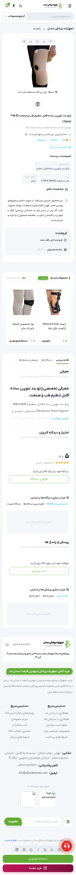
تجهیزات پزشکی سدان (60, 28)
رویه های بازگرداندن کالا (19, 713)
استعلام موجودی (38, 859)
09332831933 (21, 645)
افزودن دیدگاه (39, 479)
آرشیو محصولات (16, 16)
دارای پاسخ (34, 595)
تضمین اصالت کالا (19, 731)
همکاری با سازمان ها (56, 719)
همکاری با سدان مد (56, 713)
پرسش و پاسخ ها (28, 360)
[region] (38, 30)
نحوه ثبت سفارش (56, 725)
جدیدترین (62, 595)
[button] (70, 6)
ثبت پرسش (39, 571)
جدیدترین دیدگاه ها (57, 504)
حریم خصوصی (19, 719)
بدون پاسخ (48, 595)
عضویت (13, 821)
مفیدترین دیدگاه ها (33, 504)
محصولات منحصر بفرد (56, 731)
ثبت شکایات (19, 725)
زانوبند (37, 28)
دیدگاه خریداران (12, 504)
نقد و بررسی (62, 360)
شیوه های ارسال (19, 737)
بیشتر (44, 278)
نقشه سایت (10, 840)
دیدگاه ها (47, 360)
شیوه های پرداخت (57, 737)
